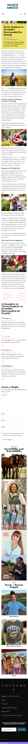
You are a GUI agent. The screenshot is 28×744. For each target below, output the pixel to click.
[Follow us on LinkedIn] (13, 689)
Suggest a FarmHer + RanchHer (10, 696)
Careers (3, 700)
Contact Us (4, 704)
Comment (4, 395)
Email (3, 420)
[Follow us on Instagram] (10, 685)
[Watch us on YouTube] (21, 685)
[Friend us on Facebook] (13, 685)
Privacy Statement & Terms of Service (12, 715)
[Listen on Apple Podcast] (3, 685)
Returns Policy (5, 711)
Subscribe (21, 729)
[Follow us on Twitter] (17, 685)
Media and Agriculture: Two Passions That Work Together (20, 296)
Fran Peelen (4, 336)
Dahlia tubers (17, 157)
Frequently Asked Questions (9, 708)
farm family (17, 55)
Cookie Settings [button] (4, 743)
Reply (2, 331)
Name (3, 414)
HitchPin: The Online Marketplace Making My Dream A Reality (8, 296)
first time (6, 88)
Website (3, 427)
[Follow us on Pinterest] (24, 685)
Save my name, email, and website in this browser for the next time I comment (13, 434)
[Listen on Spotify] (6, 685)
